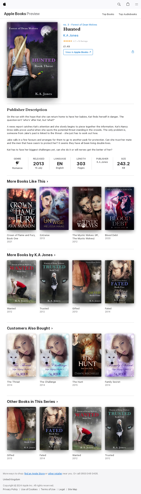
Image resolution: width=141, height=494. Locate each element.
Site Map (72, 489)
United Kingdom (11, 479)
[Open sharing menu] (133, 52)
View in (76, 52)
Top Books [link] (108, 14)
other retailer (55, 473)
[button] (119, 4)
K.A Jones (70, 35)
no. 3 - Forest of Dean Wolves (80, 24)
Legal (62, 489)
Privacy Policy (10, 489)
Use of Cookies (29, 489)
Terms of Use (48, 489)
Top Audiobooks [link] (128, 14)
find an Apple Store (34, 473)
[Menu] (136, 4)
